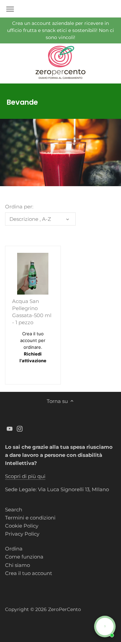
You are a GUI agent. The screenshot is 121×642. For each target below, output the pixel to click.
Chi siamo (17, 565)
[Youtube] (9, 428)
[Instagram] (20, 428)
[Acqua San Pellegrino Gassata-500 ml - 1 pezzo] (33, 274)
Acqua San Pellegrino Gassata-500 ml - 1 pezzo (31, 312)
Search (13, 509)
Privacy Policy (22, 534)
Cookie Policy (21, 525)
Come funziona (24, 556)
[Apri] (10, 9)
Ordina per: (19, 207)
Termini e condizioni (30, 517)
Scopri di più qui (25, 476)
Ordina (14, 548)
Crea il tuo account (28, 573)
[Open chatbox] (105, 626)
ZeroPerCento (64, 609)
